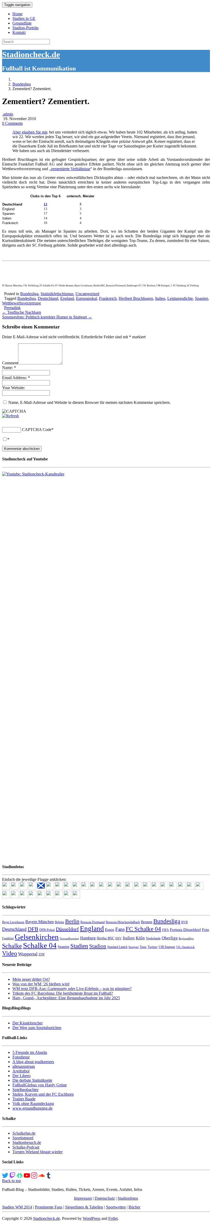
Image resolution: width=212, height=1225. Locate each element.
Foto (205, 930)
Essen (109, 930)
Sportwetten (116, 1207)
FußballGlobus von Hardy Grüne (39, 1085)
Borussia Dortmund (92, 922)
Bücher (134, 1207)
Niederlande (153, 938)
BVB (184, 922)
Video (9, 953)
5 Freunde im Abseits (29, 1052)
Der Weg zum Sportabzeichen (36, 1027)
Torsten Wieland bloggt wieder (37, 1152)
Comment (10, 363)
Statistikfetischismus (57, 294)
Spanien (201, 298)
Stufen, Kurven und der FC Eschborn (43, 1094)
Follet (113, 1218)
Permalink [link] (12, 307)
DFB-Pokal (47, 930)
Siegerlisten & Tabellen (84, 1207)
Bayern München (39, 922)
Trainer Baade (23, 1099)
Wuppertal (27, 953)
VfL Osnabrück (185, 947)
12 (45, 204)
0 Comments (12, 123)
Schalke (12, 945)
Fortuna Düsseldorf (185, 930)
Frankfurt (8, 938)
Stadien (79, 946)
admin (7, 114)
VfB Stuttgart (166, 947)
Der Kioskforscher (27, 1023)
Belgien (59, 922)
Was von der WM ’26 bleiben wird (40, 984)
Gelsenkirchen (37, 937)
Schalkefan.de (23, 1133)
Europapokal (86, 298)
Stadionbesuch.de (26, 1142)
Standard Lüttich (117, 947)
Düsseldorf (67, 929)
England (67, 298)
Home (17, 14)
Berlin (72, 921)
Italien (160, 298)
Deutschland (48, 298)
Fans (120, 929)
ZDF (42, 954)
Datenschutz (105, 1198)
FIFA (165, 930)
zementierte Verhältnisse (70, 169)
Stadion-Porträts (25, 28)
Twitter (152, 947)
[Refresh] (10, 416)
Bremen (146, 922)
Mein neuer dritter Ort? (31, 979)
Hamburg (88, 938)
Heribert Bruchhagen (136, 298)
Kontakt (19, 32)
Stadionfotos (128, 1198)
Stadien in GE (23, 18)
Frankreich (108, 298)
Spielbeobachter (25, 1089)
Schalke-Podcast (25, 1147)
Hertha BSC (105, 938)
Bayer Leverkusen (13, 922)
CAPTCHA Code (36, 429)
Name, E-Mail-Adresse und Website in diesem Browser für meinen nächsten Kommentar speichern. (89, 402)
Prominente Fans (48, 1207)
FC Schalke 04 (143, 929)
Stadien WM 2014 (17, 1207)
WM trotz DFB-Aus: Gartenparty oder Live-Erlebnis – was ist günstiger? (72, 988)
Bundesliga (21, 84)
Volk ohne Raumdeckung (33, 1103)
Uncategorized (87, 294)
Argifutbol (20, 1071)
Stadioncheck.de (31, 54)
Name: (9, 367)
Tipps (143, 947)
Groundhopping (69, 938)
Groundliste (22, 23)
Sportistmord (22, 1138)
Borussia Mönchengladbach (123, 922)
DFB (33, 929)
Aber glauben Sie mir (29, 132)
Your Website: (13, 388)
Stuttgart (133, 947)
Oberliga (170, 938)
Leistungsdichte (180, 298)
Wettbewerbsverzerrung (21, 303)
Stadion (97, 946)
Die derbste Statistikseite (32, 1080)
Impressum (83, 1198)
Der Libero (21, 1075)
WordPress (91, 1218)
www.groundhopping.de (32, 1108)
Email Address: (16, 377)
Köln (140, 938)
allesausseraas (23, 1066)
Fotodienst (20, 1057)
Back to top (11, 1181)
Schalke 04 (40, 945)
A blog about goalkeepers (33, 1061)
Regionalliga (186, 938)
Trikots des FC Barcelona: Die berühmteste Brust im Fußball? (62, 993)
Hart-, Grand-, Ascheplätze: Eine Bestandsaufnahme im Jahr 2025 (66, 998)
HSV (118, 938)
